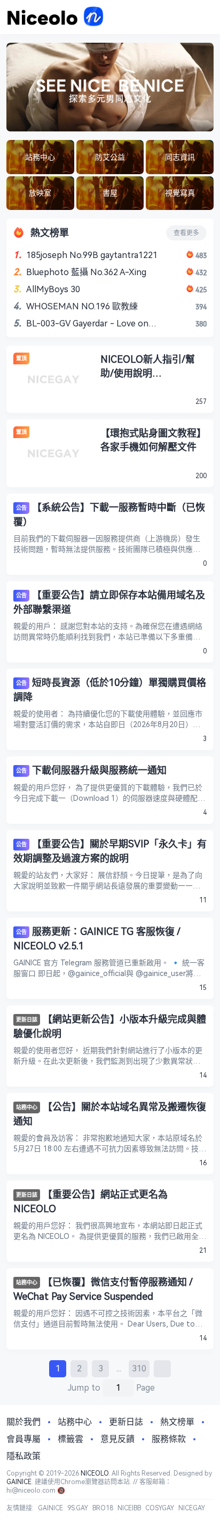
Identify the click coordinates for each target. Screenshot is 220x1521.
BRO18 (102, 1508)
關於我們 (23, 1422)
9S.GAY (77, 1508)
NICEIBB (129, 1508)
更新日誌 (26, 1020)
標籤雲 (70, 1439)
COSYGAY (159, 1508)
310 (139, 1368)
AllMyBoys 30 (53, 289)
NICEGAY (191, 1508)
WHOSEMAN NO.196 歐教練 (82, 306)
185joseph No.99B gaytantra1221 (92, 255)
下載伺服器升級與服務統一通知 (99, 770)
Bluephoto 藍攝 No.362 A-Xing (86, 272)
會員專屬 (23, 1439)
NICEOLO (94, 1473)
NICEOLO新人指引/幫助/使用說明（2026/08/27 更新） (147, 367)
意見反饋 (117, 1439)
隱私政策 (23, 1456)
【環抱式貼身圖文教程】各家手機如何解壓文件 (153, 440)
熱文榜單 (177, 1422)
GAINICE (19, 1482)
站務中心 (26, 1107)
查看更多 (186, 233)
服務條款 (169, 1439)
